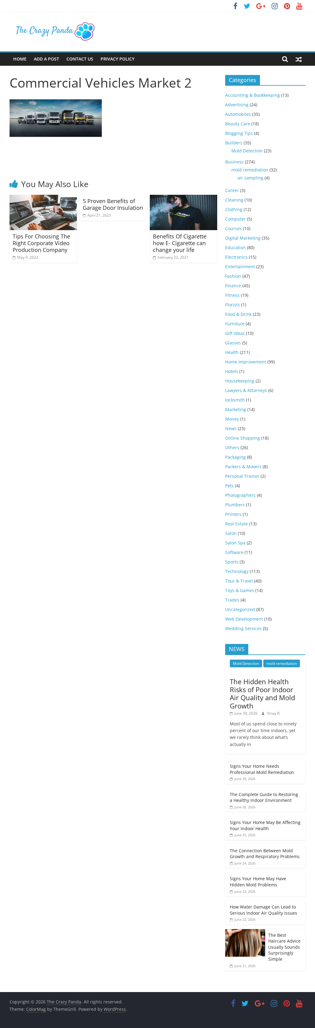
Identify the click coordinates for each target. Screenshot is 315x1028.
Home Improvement (245, 362)
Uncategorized (240, 609)
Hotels (231, 371)
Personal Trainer (242, 476)
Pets (229, 485)
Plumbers (235, 505)
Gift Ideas (235, 333)
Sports (231, 562)
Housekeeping (239, 381)
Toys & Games (239, 590)
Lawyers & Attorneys (246, 390)
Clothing (233, 209)
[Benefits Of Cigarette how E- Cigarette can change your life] (183, 198)
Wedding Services (243, 628)
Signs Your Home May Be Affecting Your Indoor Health (265, 825)
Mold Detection (247, 151)
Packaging (235, 457)
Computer (235, 219)
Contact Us (79, 59)
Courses (233, 228)
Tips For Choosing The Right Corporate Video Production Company (41, 243)
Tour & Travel (239, 581)
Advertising (237, 105)
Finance (233, 285)
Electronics (236, 257)
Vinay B (273, 713)
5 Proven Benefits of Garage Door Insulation (113, 204)
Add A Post (46, 59)
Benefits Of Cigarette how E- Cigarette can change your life (179, 243)
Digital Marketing (243, 238)
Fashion (233, 276)
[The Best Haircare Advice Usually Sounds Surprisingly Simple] (245, 932)
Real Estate (236, 524)
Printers (233, 514)
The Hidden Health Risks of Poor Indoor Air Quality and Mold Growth (262, 693)
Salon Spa (235, 543)
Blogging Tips (239, 133)
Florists (232, 305)
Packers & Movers (243, 466)
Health (232, 352)
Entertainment (240, 266)
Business (234, 162)
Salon (231, 533)
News (231, 428)
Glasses (233, 343)
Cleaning (234, 200)
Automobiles (238, 114)
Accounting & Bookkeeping (252, 95)
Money (232, 419)
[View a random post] (298, 59)
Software (234, 552)
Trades (232, 600)
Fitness (232, 295)
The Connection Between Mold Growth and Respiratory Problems (265, 854)
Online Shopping (242, 438)
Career (232, 190)
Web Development (244, 619)
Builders (233, 143)
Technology (237, 571)
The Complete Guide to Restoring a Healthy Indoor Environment (264, 797)
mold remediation (249, 170)
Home (19, 59)
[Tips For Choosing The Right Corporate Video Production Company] (43, 198)
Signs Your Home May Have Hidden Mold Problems (258, 882)
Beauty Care (237, 124)
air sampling (250, 178)
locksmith (235, 400)
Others (232, 447)
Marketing (235, 409)
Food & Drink (238, 314)
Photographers (240, 495)
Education (235, 247)
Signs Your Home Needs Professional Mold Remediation (262, 769)
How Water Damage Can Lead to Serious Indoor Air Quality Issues (263, 910)
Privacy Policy (117, 59)
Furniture (235, 324)
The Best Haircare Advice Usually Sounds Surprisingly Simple (284, 947)
